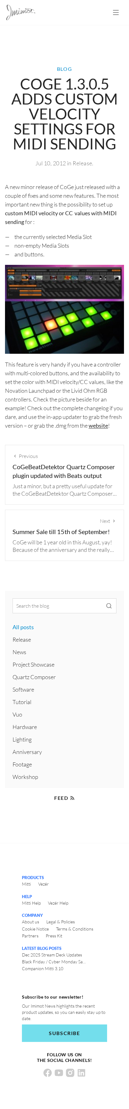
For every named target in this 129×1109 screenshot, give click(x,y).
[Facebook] (48, 1073)
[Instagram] (70, 1073)
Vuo (17, 714)
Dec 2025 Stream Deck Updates (52, 954)
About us (30, 921)
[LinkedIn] (81, 1073)
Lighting (22, 739)
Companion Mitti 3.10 (42, 968)
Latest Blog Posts (41, 948)
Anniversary (27, 751)
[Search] (108, 605)
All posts (23, 627)
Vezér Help (58, 903)
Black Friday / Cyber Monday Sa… (54, 961)
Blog (64, 69)
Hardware (25, 726)
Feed (61, 798)
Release (82, 163)
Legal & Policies (60, 921)
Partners (30, 935)
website (98, 425)
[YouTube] (59, 1073)
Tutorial (22, 701)
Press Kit (54, 935)
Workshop (25, 776)
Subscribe (64, 1033)
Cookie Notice (35, 928)
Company (32, 915)
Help (27, 896)
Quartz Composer (34, 677)
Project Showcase (33, 664)
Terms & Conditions (74, 928)
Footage (22, 764)
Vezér (43, 884)
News (19, 652)
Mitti (26, 884)
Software (23, 689)
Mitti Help (31, 903)
